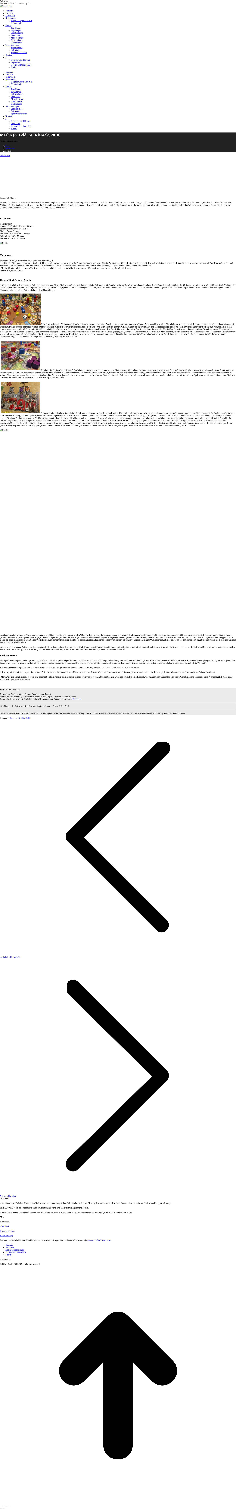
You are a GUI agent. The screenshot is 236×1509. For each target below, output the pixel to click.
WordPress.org (6, 1235)
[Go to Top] (118, 1503)
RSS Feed (4, 1226)
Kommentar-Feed (7, 1231)
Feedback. (77, 699)
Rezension (14, 718)
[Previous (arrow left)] (1, 1508)
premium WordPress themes (99, 1240)
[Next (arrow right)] (4, 1508)
